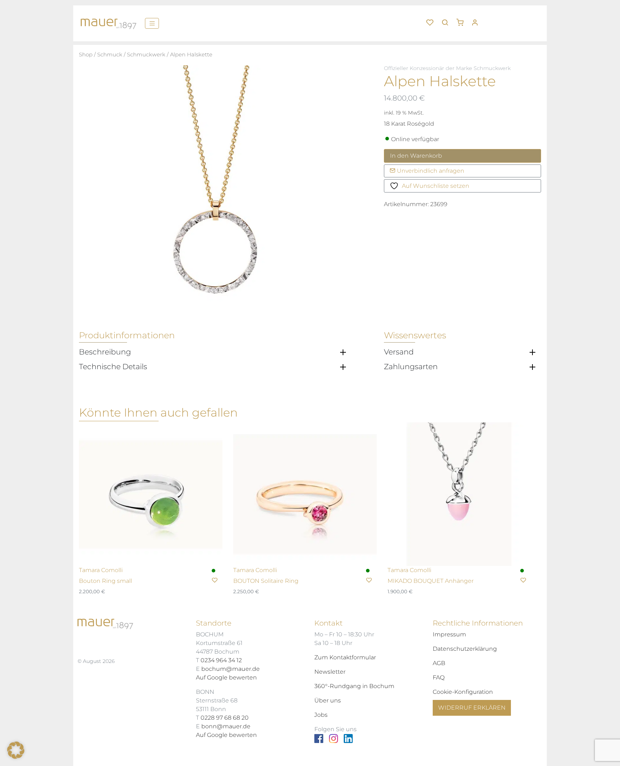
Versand (399, 352)
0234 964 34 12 (221, 660)
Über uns (327, 700)
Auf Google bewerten (226, 677)
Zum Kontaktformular (345, 657)
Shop (86, 54)
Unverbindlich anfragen (429, 170)
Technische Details (113, 366)
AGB (439, 663)
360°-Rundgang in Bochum (354, 686)
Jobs (321, 714)
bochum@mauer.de (230, 668)
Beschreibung (105, 352)
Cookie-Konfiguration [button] (463, 691)
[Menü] (152, 23)
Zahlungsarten (411, 366)
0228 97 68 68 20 (225, 717)
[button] (462, 20)
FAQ (439, 677)
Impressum (449, 634)
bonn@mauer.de (225, 726)
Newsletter (330, 671)
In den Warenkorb (416, 155)
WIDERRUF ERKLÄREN (472, 707)
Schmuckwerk (146, 54)
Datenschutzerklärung (465, 648)
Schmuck (109, 54)
